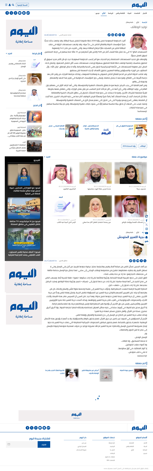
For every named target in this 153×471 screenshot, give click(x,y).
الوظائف (143, 146)
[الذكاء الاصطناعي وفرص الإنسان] (34, 65)
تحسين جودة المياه (126, 370)
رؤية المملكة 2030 (129, 146)
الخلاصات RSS (111, 460)
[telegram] (116, 34)
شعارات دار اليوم (110, 456)
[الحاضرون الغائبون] (60, 173)
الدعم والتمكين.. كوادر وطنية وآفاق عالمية (91, 127)
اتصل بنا (112, 449)
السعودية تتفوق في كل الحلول (124, 127)
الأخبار (145, 13)
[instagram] (15, 13)
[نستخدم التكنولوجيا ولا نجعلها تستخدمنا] (34, 94)
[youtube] (20, 13)
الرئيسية (144, 22)
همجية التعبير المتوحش (132, 236)
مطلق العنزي (63, 260)
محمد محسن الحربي (65, 35)
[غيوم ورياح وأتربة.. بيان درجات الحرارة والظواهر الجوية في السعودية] (34, 117)
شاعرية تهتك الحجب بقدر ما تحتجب (54, 372)
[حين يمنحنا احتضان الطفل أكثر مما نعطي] (95, 206)
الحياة (129, 13)
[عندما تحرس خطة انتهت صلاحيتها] (95, 173)
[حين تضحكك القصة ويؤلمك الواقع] (130, 206)
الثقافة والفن (120, 13)
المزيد (48, 156)
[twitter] (11, 13)
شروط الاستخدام (81, 449)
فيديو (97, 13)
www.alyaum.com (110, 468)
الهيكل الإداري (82, 446)
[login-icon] (10, 5)
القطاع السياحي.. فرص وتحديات (56, 127)
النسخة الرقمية (22, 4)
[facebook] (7, 13)
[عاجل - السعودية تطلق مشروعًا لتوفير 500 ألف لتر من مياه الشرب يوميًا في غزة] (34, 131)
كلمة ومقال (129, 22)
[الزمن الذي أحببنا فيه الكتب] (60, 206)
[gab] (28, 13)
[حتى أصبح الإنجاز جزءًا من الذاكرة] (34, 79)
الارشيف (112, 446)
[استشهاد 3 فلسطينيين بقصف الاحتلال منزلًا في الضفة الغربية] (34, 146)
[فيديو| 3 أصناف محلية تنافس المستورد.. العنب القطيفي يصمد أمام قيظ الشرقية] (24, 239)
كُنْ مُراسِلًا (112, 443)
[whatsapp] (112, 34)
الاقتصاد (137, 13)
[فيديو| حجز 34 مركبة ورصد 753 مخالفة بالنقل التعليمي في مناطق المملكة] (24, 208)
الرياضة (110, 13)
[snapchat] (24, 13)
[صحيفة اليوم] (137, 5)
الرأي (103, 13)
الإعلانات (112, 453)
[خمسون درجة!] (130, 173)
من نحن (84, 443)
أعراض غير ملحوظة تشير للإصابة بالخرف (90, 372)
